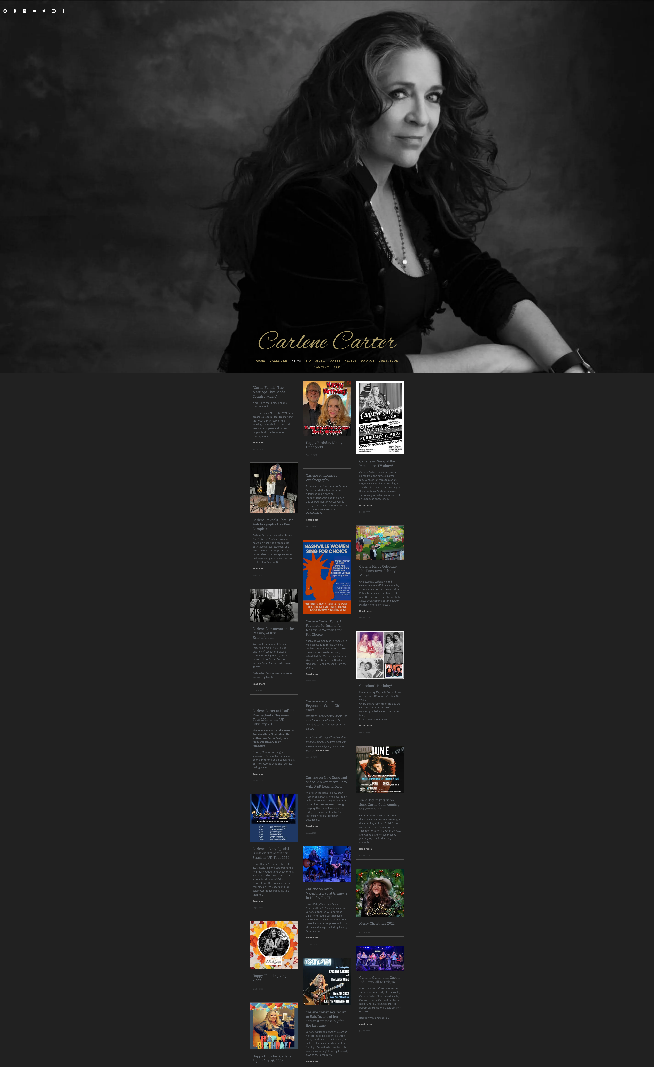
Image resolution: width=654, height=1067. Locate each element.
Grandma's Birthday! (375, 685)
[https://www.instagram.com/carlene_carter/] (54, 11)
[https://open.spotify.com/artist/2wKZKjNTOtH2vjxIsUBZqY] (5, 11)
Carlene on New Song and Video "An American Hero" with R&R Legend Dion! (327, 781)
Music (320, 360)
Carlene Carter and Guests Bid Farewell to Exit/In (379, 979)
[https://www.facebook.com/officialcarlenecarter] (63, 11)
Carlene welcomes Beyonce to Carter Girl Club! (323, 705)
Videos (351, 360)
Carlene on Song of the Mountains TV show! (377, 463)
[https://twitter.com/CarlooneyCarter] (44, 11)
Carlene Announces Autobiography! (321, 477)
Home (261, 360)
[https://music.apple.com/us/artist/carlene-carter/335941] (24, 11)
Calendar (278, 360)
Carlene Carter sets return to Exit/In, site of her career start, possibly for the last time (326, 1018)
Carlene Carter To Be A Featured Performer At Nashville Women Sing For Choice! (324, 628)
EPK (337, 367)
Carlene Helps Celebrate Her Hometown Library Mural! (378, 570)
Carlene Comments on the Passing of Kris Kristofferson (273, 633)
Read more (259, 442)
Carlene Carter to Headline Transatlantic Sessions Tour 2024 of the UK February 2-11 (273, 717)
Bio (308, 360)
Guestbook (389, 360)
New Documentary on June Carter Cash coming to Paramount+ (379, 804)
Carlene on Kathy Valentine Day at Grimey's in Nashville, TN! (326, 893)
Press (335, 360)
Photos (368, 360)
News (296, 360)
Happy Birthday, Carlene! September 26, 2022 (272, 1058)
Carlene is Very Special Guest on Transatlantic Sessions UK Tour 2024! (271, 853)
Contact (321, 367)
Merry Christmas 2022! (377, 923)
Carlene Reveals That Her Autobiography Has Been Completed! (273, 524)
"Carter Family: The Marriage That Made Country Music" (269, 391)
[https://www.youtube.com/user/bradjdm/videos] (34, 11)
